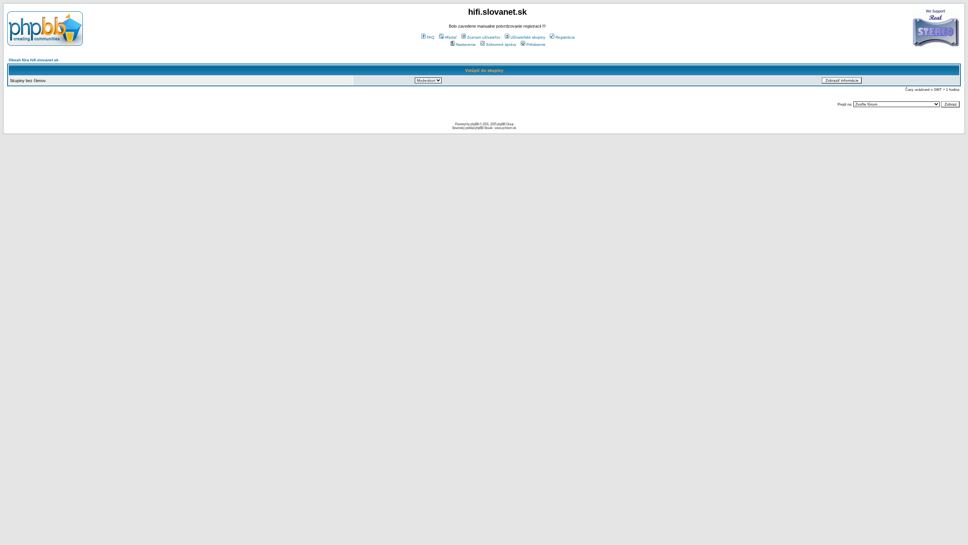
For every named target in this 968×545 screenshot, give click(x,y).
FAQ (430, 37)
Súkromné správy (501, 44)
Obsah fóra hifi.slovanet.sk (34, 60)
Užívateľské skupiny (527, 37)
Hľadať (451, 37)
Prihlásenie (536, 44)
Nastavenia (466, 44)
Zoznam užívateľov (483, 37)
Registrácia (565, 37)
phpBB (474, 124)
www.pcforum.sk (505, 128)
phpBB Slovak (483, 128)
